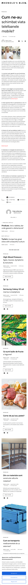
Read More (8, 276)
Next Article (5, 236)
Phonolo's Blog (14, 3)
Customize (14, 577)
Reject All (14, 581)
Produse (4, 11)
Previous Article (8, 222)
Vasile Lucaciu (8, 40)
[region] (14, 570)
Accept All (14, 573)
